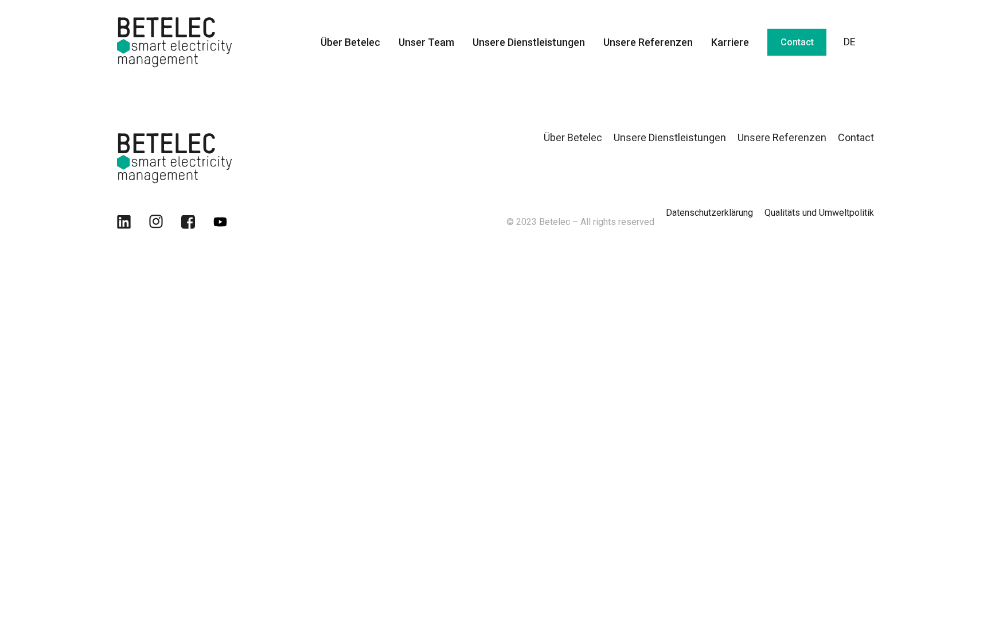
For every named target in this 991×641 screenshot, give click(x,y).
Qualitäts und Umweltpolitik (819, 212)
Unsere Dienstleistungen (529, 42)
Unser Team (426, 42)
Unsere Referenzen (648, 42)
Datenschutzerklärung (709, 212)
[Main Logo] (174, 157)
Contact (797, 42)
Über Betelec (350, 42)
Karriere (730, 42)
